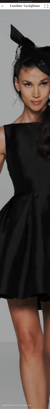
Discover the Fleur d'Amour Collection (25, 1)
